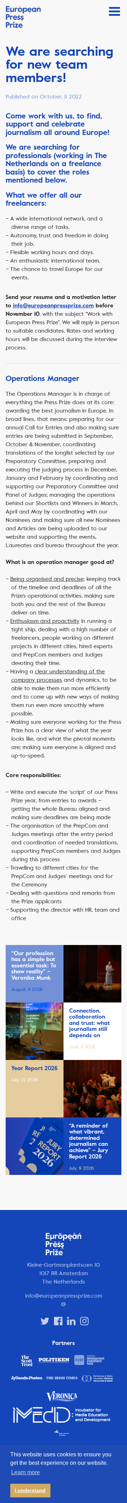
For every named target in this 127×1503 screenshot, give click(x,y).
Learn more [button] (25, 1472)
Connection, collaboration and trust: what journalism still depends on (89, 1023)
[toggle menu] (114, 11)
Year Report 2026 (34, 1068)
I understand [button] (30, 1490)
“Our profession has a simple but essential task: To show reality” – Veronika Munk (33, 965)
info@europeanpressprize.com (53, 305)
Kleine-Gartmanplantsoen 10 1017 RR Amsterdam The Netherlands (63, 1273)
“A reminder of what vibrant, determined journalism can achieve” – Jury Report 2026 (88, 1141)
